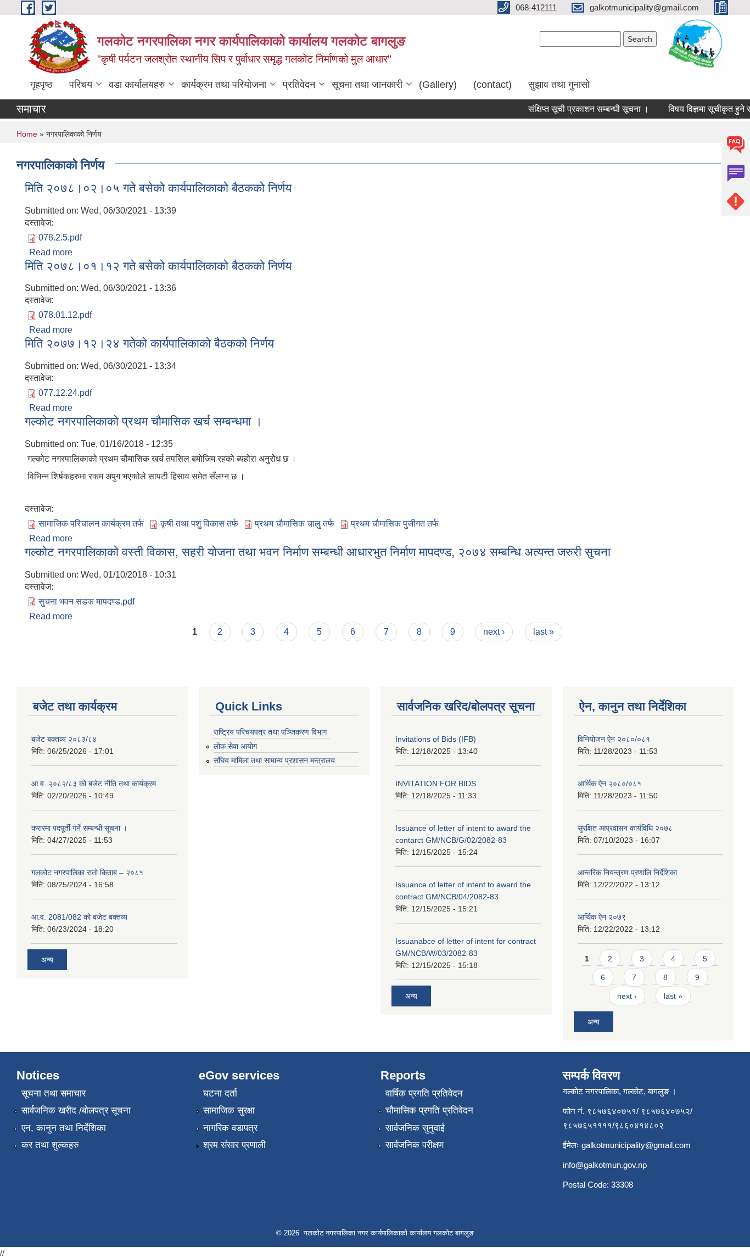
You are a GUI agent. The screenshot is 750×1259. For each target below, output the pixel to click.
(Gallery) (438, 84)
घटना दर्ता (220, 1093)
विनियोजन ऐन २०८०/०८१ (614, 739)
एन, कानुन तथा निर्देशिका (63, 1128)
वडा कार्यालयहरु (137, 84)
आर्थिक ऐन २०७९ (602, 917)
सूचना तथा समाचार (53, 1093)
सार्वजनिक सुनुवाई (415, 1128)
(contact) (492, 84)
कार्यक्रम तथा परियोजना (223, 84)
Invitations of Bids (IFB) (435, 739)
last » (543, 631)
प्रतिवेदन (299, 84)
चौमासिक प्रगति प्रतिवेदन (429, 1110)
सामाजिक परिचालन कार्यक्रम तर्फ (91, 523)
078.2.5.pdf (60, 237)
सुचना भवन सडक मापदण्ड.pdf (86, 601)
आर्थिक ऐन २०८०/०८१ (609, 783)
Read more (50, 252)
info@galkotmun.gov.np (605, 1165)
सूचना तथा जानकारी (367, 84)
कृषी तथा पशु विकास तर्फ (199, 523)
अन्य (47, 959)
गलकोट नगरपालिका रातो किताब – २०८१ (87, 872)
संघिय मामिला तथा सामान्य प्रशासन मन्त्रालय (274, 760)
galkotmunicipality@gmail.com (636, 1145)
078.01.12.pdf (65, 315)
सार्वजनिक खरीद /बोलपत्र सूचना (76, 1110)
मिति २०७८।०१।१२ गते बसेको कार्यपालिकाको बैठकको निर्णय (158, 266)
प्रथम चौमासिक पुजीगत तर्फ (395, 523)
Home (26, 134)
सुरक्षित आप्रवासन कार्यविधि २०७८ (625, 828)
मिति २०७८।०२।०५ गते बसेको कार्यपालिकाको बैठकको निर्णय (158, 188)
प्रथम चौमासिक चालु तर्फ (294, 523)
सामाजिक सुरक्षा (229, 1110)
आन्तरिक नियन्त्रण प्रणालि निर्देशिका (627, 872)
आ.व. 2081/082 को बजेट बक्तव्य (79, 917)
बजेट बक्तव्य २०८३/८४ (64, 739)
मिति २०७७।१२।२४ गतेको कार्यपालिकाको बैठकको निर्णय (149, 343)
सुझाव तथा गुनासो (559, 84)
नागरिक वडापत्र (230, 1128)
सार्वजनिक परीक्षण (414, 1145)
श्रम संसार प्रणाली (234, 1145)
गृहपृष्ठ (41, 84)
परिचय (80, 84)
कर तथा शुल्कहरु (50, 1145)
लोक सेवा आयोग (235, 746)
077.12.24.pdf (65, 393)
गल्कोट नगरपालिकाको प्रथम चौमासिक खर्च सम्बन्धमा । (143, 421)
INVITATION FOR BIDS (435, 783)
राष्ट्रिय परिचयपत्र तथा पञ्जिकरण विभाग (270, 732)
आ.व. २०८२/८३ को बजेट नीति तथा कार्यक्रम (93, 783)
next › (494, 631)
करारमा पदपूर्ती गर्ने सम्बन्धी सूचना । (79, 828)
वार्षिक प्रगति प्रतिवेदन (424, 1093)
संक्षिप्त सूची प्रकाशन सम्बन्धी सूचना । (579, 109)
